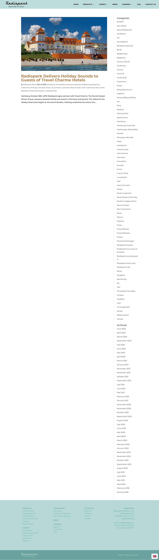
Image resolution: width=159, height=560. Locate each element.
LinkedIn (87, 519)
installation (122, 145)
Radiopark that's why (126, 263)
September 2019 (124, 464)
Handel (120, 133)
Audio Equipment (29, 513)
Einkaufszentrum (124, 90)
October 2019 (122, 460)
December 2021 (123, 369)
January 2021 (122, 400)
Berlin (119, 50)
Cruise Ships (27, 530)
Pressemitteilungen (36, 91)
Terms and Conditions (61, 516)
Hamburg (121, 121)
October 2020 (123, 412)
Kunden (120, 165)
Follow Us (89, 508)
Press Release (123, 229)
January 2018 (122, 492)
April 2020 (121, 436)
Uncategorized (51, 91)
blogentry (96, 84)
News (114, 4)
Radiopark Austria (125, 245)
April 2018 (121, 484)
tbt (118, 283)
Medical (25, 541)
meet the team (123, 185)
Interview (121, 157)
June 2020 (121, 428)
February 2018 (123, 488)
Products (87, 4)
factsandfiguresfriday (126, 98)
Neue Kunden (76, 88)
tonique (120, 295)
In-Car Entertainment (31, 519)
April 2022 (121, 357)
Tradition (121, 299)
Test (118, 287)
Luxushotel (65, 88)
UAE (119, 303)
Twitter (87, 516)
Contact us (150, 4)
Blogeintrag (86, 84)
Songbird (121, 275)
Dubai (119, 86)
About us (56, 527)
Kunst (119, 169)
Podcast (120, 221)
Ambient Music (28, 511)
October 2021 (122, 377)
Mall (118, 181)
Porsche (26, 521)
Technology (57, 529)
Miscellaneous (28, 524)
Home (75, 4)
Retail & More (28, 536)
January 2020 (123, 448)
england (120, 94)
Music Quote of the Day (127, 197)
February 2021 (123, 396)
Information (59, 508)
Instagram (88, 513)
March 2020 (122, 440)
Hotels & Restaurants (30, 533)
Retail (119, 271)
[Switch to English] (154, 556)
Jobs (55, 532)
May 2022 (121, 353)
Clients (102, 4)
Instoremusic (122, 149)
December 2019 (124, 452)
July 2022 (121, 345)
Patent (120, 217)
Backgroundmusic (74, 84)
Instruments (122, 153)
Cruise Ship (122, 78)
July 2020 (121, 424)
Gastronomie (122, 113)
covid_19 (120, 74)
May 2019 (121, 480)
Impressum (57, 511)
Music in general (124, 193)
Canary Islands (123, 62)
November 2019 (124, 456)
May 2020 (121, 432)
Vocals (119, 311)
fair (118, 102)
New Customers (88, 88)
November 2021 (123, 373)
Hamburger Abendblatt (127, 129)
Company (126, 4)
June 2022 (121, 349)
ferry (119, 106)
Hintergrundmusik (37, 88)
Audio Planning (28, 516)
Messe (119, 189)
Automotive (27, 538)
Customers (25, 88)
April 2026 (121, 333)
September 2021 (124, 381)
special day (122, 279)
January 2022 (122, 365)
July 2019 (121, 472)
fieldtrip (120, 110)
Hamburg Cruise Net (126, 125)
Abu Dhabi (121, 26)
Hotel (48, 88)
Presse (120, 237)
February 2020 (123, 444)
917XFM (120, 22)
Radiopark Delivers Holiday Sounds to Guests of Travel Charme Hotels (59, 78)
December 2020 (124, 404)
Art (118, 38)
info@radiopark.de (127, 523)
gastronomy (122, 117)
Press (119, 225)
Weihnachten (123, 315)
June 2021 (121, 389)
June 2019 (121, 476)
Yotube (120, 319)
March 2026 (122, 337)
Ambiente (51, 84)
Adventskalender (124, 30)
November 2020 (124, 408)
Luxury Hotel (55, 88)
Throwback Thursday (126, 291)
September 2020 (124, 416)
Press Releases (123, 233)
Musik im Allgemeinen (126, 201)
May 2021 (121, 392)
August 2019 (122, 468)
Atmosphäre (61, 84)
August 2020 (122, 420)
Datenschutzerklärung (61, 513)
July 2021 (120, 385)
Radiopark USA (123, 267)
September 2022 (124, 341)
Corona (120, 70)
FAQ (139, 4)
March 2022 (122, 361)
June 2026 (121, 329)
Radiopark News (29, 84)
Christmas (121, 66)
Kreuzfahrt (121, 161)
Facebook (88, 511)
